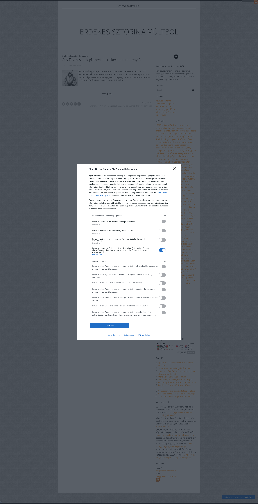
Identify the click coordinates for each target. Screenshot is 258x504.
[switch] (162, 221)
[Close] (175, 169)
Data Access (129, 335)
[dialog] (129, 252)
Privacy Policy (144, 335)
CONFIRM (110, 326)
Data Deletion (114, 335)
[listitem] (129, 215)
